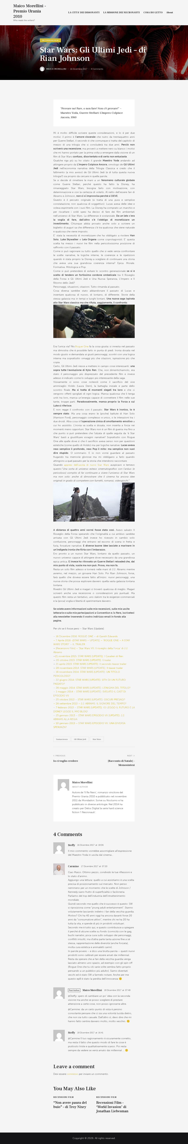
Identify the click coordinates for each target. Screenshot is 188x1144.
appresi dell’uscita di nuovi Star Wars (86, 464)
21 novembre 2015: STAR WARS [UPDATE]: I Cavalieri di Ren (89, 656)
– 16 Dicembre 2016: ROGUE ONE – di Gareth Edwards (85, 636)
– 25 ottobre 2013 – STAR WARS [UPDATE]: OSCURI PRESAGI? (89, 699)
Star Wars (97, 739)
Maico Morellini (82, 782)
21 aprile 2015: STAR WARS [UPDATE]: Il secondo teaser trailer (91, 663)
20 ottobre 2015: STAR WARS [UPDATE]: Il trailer (83, 660)
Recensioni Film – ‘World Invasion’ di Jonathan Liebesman (112, 1107)
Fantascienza (62, 739)
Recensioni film (50, 40)
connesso (72, 1073)
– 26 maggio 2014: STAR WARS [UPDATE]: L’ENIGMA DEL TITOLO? (91, 687)
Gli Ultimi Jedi (80, 739)
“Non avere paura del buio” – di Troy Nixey (70, 1105)
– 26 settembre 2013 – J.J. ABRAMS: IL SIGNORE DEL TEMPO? (89, 703)
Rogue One (81, 346)
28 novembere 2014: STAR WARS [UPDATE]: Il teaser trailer (89, 667)
